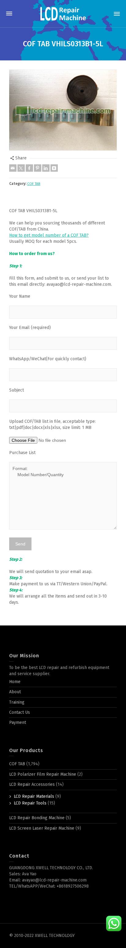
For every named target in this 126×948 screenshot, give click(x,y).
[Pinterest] (37, 168)
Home (14, 681)
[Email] (13, 168)
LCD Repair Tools (30, 803)
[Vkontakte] (54, 168)
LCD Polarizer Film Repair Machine (42, 774)
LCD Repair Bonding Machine (37, 817)
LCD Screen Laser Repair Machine (41, 828)
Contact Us (19, 712)
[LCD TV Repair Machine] (63, 13)
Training (16, 702)
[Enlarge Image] (63, 110)
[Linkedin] (46, 168)
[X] (21, 168)
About (15, 691)
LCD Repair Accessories (32, 784)
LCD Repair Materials (34, 796)
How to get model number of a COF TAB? (49, 235)
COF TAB (33, 184)
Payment (17, 722)
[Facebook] (29, 168)
